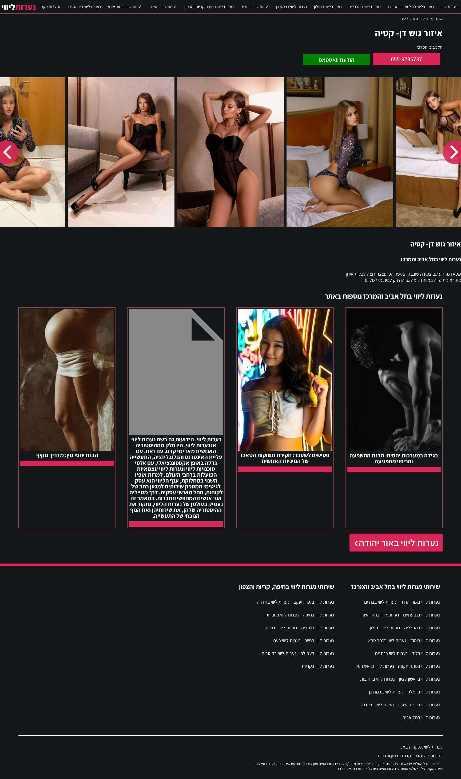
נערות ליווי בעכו (287, 640)
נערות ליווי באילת (163, 6)
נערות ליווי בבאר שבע (125, 6)
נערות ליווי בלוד (426, 653)
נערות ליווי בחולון (328, 6)
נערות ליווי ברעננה (377, 704)
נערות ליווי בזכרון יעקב (313, 602)
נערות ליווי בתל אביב (421, 717)
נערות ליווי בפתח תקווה (419, 666)
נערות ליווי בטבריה (282, 615)
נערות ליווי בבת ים (254, 6)
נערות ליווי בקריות (318, 666)
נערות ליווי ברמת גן (291, 6)
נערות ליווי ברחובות (377, 679)
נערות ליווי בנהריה (317, 627)
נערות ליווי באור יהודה (399, 542)
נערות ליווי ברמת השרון (419, 704)
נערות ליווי (449, 6)
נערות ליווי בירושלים (84, 6)
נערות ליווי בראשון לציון (419, 679)
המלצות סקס (51, 6)
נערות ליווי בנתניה (391, 653)
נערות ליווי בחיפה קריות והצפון (209, 6)
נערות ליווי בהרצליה (364, 6)
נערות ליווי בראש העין (375, 666)
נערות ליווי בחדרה (273, 602)
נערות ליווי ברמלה (423, 692)
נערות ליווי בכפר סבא (387, 640)
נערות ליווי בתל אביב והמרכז (411, 6)
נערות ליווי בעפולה (317, 653)
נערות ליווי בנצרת (281, 627)
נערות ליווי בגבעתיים (421, 615)
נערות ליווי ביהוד (425, 640)
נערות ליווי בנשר (319, 640)
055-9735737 (406, 59)
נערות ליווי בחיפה (318, 615)
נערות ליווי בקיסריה (279, 653)
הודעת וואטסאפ (336, 59)
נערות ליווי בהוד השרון (379, 615)
